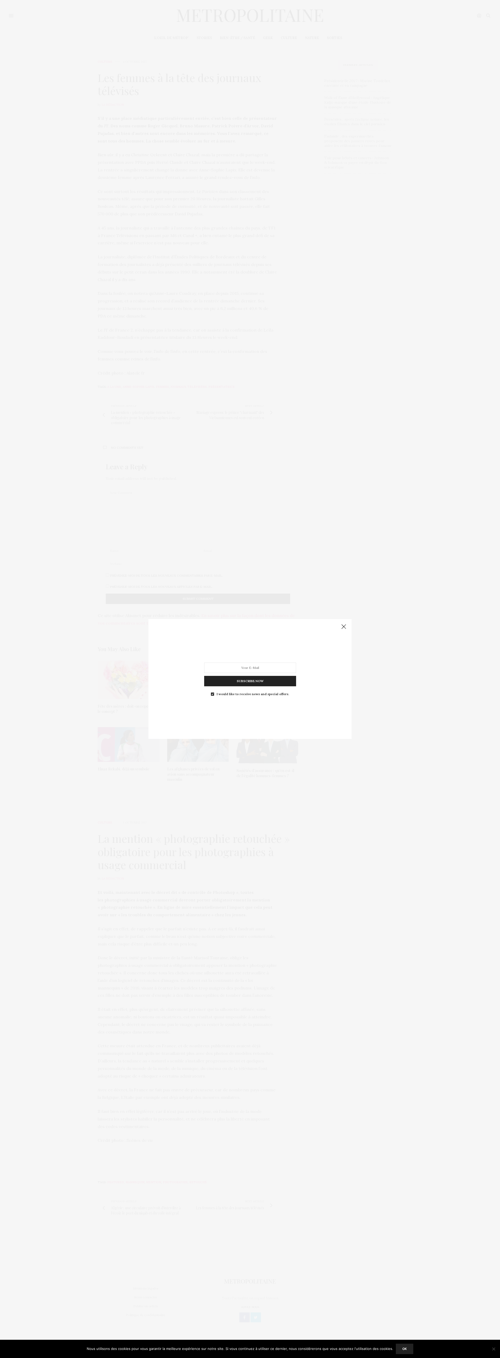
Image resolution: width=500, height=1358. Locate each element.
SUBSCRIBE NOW (250, 681)
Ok (404, 1349)
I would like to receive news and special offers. (253, 694)
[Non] (493, 1348)
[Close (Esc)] (344, 627)
